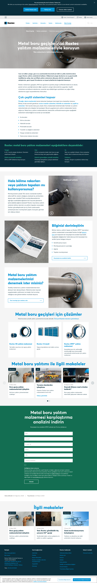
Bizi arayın (7, 555)
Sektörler (34, 553)
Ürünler (34, 555)
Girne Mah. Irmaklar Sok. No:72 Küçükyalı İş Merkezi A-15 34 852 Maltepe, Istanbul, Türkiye (13, 563)
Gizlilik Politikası (55, 473)
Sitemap (34, 566)
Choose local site (87, 553)
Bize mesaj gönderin (10, 553)
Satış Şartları (63, 562)
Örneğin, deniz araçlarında (27, 101)
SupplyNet (35, 564)
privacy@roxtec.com (38, 477)
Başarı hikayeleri (36, 557)
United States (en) (33, 4)
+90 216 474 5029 (12, 568)
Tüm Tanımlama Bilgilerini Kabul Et (82, 579)
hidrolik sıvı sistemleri (63, 103)
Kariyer (62, 557)
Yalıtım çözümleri (41, 31)
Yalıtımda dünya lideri (65, 553)
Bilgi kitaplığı (30, 31)
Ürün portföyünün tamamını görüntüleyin (66, 319)
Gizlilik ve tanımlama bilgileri (67, 564)
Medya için (63, 555)
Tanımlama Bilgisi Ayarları (67, 569)
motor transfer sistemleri (47, 103)
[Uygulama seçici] (6, 17)
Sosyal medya (63, 566)
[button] (47, 401)
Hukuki (61, 560)
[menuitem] (28, 23)
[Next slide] (92, 383)
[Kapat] (94, 2)
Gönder (31, 481)
